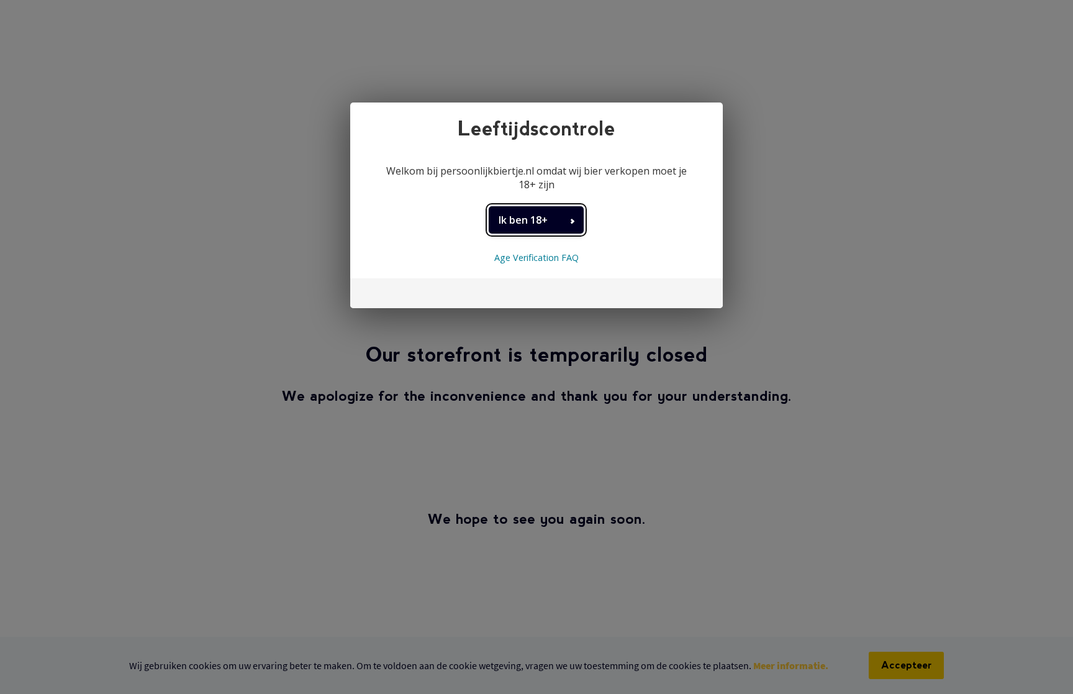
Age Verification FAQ (536, 257)
